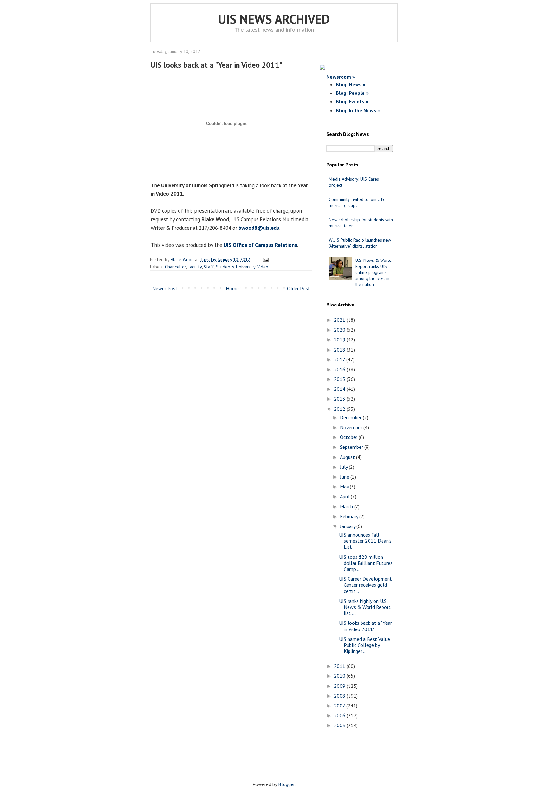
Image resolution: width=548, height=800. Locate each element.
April (345, 496)
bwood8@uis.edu (258, 227)
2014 (340, 389)
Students (225, 267)
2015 (340, 379)
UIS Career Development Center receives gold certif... (365, 585)
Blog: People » (352, 93)
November (351, 427)
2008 (340, 696)
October (349, 437)
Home (232, 288)
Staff (209, 267)
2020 (340, 329)
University (245, 267)
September (352, 447)
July (344, 467)
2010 (340, 676)
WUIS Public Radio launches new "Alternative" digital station (360, 243)
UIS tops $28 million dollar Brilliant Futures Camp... (366, 563)
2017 (340, 359)
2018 (340, 349)
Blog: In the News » (358, 110)
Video (262, 267)
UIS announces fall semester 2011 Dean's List (365, 541)
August (348, 457)
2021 (340, 320)
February (349, 516)
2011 (340, 666)
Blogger (286, 784)
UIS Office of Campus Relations (260, 245)
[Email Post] (265, 259)
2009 (340, 686)
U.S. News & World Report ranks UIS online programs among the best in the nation (373, 272)
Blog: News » (350, 84)
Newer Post (165, 288)
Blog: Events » (352, 101)
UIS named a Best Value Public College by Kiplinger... (364, 645)
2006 (340, 715)
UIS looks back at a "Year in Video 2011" (365, 626)
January (348, 526)
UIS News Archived (274, 19)
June (345, 477)
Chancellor (175, 267)
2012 (340, 409)
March (347, 506)
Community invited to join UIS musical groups (356, 202)
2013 (340, 399)
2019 (340, 339)
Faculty (195, 267)
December (351, 417)
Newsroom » (340, 77)
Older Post (298, 288)
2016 (340, 369)
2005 (340, 725)
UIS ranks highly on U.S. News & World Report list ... (365, 607)
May (345, 486)
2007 (340, 705)
